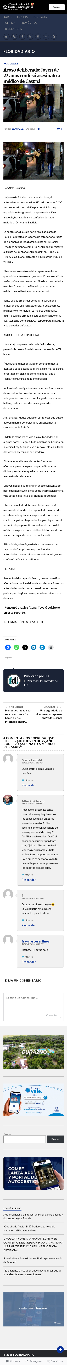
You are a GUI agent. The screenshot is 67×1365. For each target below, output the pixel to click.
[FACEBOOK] (22, 37)
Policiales (10, 63)
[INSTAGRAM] (38, 37)
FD (38, 128)
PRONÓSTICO (28, 22)
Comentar (51, 1015)
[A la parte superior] (60, 1349)
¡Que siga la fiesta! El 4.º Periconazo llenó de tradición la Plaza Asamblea (29, 1228)
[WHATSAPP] (14, 37)
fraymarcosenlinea (35, 941)
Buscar (7, 1134)
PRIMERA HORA (12, 28)
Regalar (56, 7)
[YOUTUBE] (30, 37)
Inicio (6, 16)
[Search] (54, 37)
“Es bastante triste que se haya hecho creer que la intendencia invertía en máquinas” (32, 1272)
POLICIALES (40, 16)
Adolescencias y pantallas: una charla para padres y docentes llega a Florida (33, 1216)
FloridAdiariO (19, 51)
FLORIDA (22, 16)
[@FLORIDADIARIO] (6, 37)
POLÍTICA (9, 22)
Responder (29, 785)
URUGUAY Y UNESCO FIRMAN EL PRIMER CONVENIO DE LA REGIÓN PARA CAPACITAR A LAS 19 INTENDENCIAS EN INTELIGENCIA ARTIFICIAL (33, 1244)
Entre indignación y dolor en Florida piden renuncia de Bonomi (32, 1260)
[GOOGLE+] (46, 37)
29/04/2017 (18, 128)
